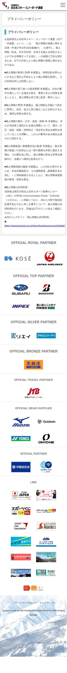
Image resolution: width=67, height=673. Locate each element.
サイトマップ (46, 602)
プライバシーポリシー (25, 602)
